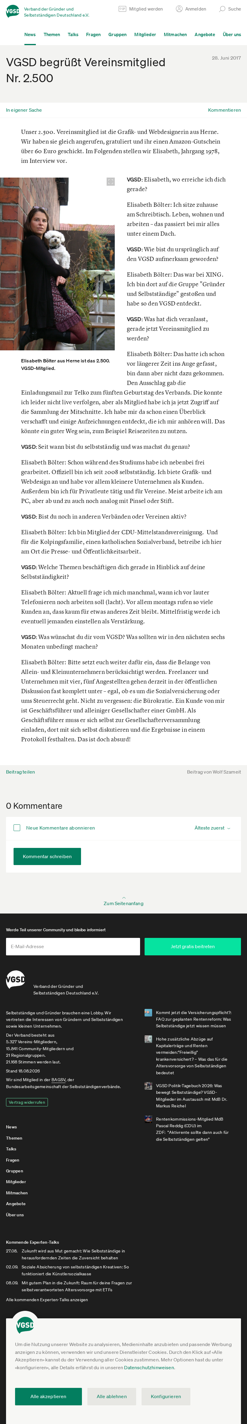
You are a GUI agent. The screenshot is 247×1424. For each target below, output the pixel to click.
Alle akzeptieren (48, 1396)
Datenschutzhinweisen (149, 1367)
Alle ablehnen (112, 1396)
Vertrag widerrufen (27, 1102)
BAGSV (58, 1079)
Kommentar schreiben (47, 856)
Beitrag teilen (20, 772)
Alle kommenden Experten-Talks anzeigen (47, 1299)
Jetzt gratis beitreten (193, 946)
